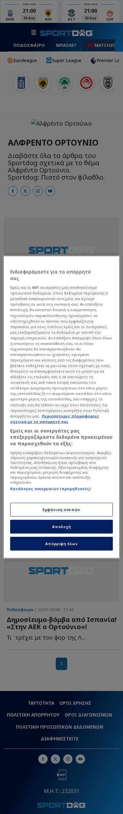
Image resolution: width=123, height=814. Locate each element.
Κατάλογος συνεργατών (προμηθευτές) (50, 488)
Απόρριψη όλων (61, 543)
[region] (61, 407)
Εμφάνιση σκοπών (61, 509)
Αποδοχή (61, 526)
